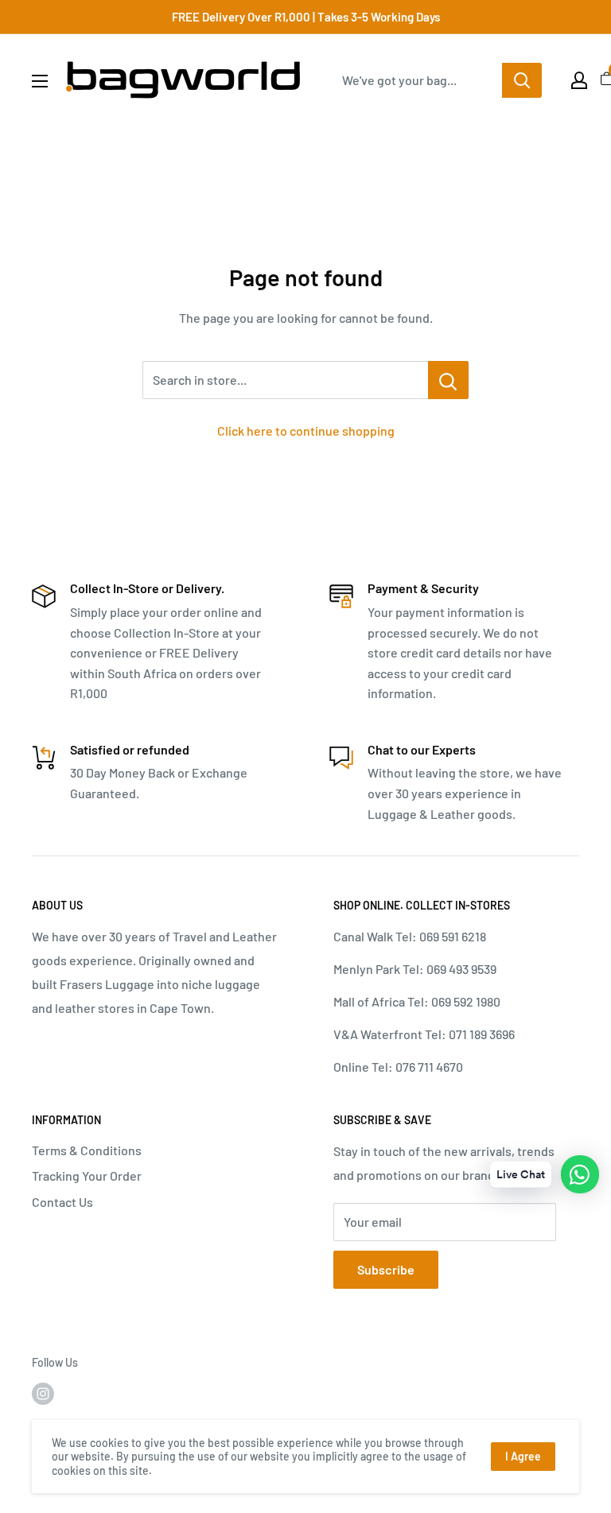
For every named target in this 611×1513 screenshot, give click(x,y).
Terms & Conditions (87, 1150)
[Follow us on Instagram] (43, 1393)
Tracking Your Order (87, 1175)
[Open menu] (40, 81)
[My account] (579, 80)
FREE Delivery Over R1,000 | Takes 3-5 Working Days (306, 17)
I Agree (523, 1456)
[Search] (522, 80)
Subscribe (385, 1269)
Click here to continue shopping (306, 430)
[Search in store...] (448, 380)
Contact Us (62, 1201)
